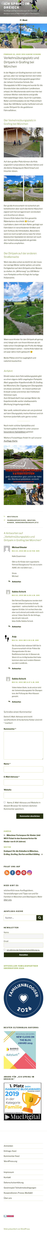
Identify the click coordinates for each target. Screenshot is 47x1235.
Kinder (10, 522)
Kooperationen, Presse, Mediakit (18, 1193)
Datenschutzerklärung (14, 1182)
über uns (8, 900)
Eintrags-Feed (10, 1151)
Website (7, 790)
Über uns (8, 1198)
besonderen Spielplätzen (15, 432)
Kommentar (10, 729)
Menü (24, 20)
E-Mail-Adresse (11, 777)
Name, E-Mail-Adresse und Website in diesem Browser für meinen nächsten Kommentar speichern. (22, 805)
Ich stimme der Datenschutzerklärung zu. (23, 950)
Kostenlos (12, 517)
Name (7, 764)
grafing (31, 520)
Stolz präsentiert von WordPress (17, 1229)
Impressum (9, 1172)
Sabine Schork (33, 54)
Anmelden (8, 1146)
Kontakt (7, 1177)
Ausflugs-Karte (10, 441)
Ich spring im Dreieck (17, 5)
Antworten (16, 582)
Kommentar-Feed (11, 1156)
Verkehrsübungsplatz (27, 522)
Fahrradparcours (16, 520)
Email (6, 941)
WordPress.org (10, 1161)
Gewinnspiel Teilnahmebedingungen (20, 1188)
